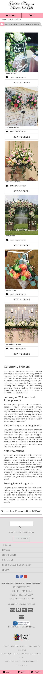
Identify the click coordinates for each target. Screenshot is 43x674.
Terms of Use (21, 665)
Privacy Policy (11, 661)
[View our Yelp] (25, 577)
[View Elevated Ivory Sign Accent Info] (21, 52)
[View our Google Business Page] (21, 577)
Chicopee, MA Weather (11, 654)
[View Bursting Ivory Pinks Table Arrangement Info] (21, 161)
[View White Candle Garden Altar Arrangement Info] (21, 323)
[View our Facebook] (17, 577)
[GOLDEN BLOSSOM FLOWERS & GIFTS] (21, 10)
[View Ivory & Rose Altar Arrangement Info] (21, 215)
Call (8, 671)
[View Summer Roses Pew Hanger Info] (21, 269)
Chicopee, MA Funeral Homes (15, 646)
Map (22, 671)
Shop (12, 15)
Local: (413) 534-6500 (21, 594)
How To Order (21, 82)
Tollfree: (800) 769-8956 (21, 598)
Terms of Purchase (28, 661)
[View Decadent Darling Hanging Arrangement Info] (21, 106)
